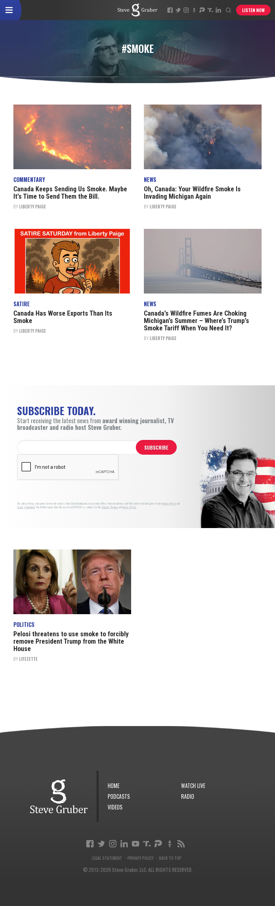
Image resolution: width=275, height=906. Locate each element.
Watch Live (193, 786)
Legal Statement (107, 858)
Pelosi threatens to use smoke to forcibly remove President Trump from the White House (71, 641)
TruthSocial (210, 10)
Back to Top (170, 858)
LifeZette (28, 658)
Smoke (137, 10)
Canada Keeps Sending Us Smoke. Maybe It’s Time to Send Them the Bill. (70, 192)
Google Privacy (110, 507)
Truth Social (147, 843)
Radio (187, 796)
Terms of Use (129, 507)
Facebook (170, 10)
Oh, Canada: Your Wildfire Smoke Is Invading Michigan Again (192, 192)
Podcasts (119, 796)
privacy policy (168, 503)
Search (228, 10)
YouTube (135, 843)
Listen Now (253, 10)
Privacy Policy (140, 858)
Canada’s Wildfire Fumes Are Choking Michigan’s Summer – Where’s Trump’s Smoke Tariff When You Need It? (196, 320)
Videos (115, 807)
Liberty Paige (32, 206)
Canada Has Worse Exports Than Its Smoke (62, 317)
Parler (202, 10)
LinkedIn (218, 10)
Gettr (194, 10)
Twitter (178, 10)
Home (113, 786)
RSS (181, 843)
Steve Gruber (59, 796)
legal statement (26, 507)
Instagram (186, 10)
